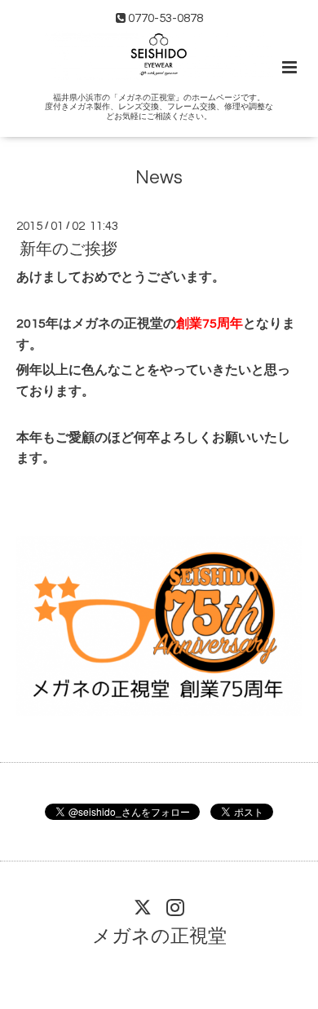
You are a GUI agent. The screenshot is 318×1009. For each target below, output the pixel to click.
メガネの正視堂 (159, 936)
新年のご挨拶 (68, 249)
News (159, 178)
